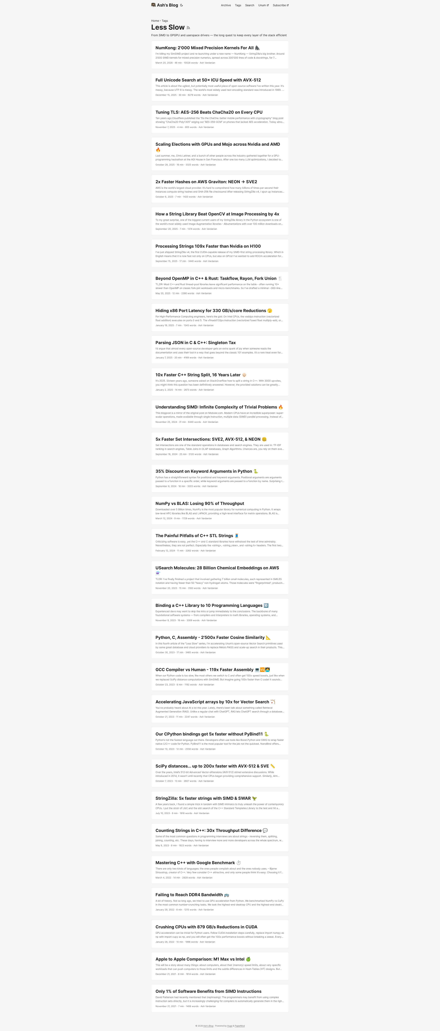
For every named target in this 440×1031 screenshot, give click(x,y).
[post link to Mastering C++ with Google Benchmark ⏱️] (220, 870)
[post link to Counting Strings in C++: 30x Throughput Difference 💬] (220, 837)
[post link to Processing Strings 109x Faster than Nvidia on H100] (220, 253)
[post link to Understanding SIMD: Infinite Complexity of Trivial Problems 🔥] (220, 414)
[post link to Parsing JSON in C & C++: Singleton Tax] (220, 350)
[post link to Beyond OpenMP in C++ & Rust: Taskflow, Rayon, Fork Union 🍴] (220, 285)
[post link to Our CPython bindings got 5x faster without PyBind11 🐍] (220, 741)
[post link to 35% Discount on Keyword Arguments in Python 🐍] (220, 478)
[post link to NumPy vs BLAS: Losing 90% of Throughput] (220, 510)
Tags (165, 20)
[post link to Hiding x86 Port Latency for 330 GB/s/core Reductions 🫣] (220, 317)
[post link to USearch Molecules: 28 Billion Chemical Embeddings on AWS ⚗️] (220, 577)
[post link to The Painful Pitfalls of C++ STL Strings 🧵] (220, 543)
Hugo (229, 1025)
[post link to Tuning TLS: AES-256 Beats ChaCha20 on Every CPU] (220, 119)
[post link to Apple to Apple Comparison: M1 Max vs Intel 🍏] (220, 966)
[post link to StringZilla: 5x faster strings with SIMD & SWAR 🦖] (220, 805)
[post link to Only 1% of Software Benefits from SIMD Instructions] (220, 998)
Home (155, 20)
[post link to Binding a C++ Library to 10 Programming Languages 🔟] (220, 612)
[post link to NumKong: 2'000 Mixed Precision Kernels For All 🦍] (220, 55)
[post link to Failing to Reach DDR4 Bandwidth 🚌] (220, 902)
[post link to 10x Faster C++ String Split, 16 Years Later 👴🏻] (220, 382)
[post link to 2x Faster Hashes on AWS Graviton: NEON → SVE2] (220, 189)
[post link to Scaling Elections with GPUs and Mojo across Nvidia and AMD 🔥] (220, 153)
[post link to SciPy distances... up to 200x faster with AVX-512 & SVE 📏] (220, 773)
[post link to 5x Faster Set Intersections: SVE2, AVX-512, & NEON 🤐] (220, 446)
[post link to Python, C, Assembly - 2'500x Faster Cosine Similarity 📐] (220, 644)
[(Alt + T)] (181, 5)
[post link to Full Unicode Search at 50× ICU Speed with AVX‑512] (220, 87)
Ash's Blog (167, 5)
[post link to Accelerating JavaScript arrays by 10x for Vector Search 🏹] (220, 709)
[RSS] (188, 27)
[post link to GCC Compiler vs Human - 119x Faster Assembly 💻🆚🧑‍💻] (220, 677)
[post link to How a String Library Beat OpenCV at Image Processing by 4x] (220, 221)
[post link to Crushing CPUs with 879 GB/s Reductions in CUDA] (220, 934)
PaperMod (240, 1025)
